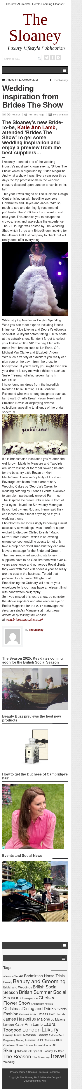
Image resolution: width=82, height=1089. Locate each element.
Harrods (60, 1014)
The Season (17, 1056)
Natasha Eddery (35, 1034)
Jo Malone (41, 1019)
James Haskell (17, 1019)
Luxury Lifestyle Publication (36, 48)
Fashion (10, 1013)
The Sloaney (35, 27)
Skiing (9, 1050)
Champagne (29, 998)
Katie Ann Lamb (36, 127)
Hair (52, 1014)
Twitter (46, 57)
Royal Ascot (43, 1045)
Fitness (42, 1013)
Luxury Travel (12, 1035)
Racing (20, 1040)
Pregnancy (9, 1040)
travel (58, 1055)
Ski (54, 1045)
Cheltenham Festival (42, 1003)
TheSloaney (60, 80)
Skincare (22, 1051)
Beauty (7, 982)
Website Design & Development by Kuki (42, 1078)
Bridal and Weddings (17, 987)
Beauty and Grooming (39, 981)
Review (30, 1040)
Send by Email (60, 114)
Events (62, 1008)
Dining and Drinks (39, 1008)
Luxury (50, 1029)
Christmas (12, 1008)
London (31, 1029)
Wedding (8, 1062)
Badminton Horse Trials (44, 975)
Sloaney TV (50, 1051)
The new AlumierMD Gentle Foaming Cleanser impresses (35, 6)
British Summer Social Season (34, 994)
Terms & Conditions (49, 1071)
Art (21, 976)
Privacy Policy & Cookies (23, 1071)
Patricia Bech (57, 1035)
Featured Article (27, 1014)
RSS (58, 57)
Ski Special (35, 1051)
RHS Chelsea (46, 1040)
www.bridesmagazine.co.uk (24, 619)
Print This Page (36, 114)
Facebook (52, 57)
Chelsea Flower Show (29, 1000)
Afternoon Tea (10, 976)
